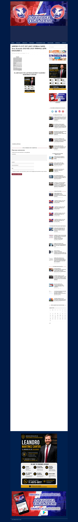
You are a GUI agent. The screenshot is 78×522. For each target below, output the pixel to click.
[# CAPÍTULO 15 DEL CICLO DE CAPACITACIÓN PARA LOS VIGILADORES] (51, 221)
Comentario (14, 154)
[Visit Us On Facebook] (56, 112)
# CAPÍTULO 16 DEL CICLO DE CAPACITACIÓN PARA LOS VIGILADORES (59, 214)
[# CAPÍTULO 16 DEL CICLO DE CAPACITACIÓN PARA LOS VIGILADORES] (51, 215)
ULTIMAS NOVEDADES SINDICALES (57, 154)
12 (60, 232)
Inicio (12, 42)
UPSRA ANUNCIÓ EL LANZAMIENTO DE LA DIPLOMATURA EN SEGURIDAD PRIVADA (60, 195)
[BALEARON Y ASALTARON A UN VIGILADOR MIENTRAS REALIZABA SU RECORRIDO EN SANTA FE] (51, 133)
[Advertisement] (39, 33)
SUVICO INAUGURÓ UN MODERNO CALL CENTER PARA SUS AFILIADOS (59, 164)
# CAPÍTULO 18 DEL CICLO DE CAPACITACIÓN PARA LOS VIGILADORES (59, 201)
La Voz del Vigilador (22, 53)
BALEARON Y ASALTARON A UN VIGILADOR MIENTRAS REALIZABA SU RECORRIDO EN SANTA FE (60, 133)
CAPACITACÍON (57, 191)
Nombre (13, 162)
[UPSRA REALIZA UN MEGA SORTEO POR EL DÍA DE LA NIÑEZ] (51, 158)
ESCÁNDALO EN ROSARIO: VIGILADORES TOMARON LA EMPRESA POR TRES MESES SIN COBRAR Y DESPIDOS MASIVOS (60, 126)
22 (62, 197)
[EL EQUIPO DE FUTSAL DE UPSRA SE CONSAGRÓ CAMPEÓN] (51, 171)
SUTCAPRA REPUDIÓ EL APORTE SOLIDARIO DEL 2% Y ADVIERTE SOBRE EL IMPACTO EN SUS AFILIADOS (60, 177)
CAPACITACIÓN (50, 42)
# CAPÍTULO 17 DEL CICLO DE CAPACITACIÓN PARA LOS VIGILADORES (59, 207)
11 (52, 315)
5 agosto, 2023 (15, 53)
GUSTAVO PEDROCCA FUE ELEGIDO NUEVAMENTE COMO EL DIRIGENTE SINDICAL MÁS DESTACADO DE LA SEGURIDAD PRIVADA (60, 277)
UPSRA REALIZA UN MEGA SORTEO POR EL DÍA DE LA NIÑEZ (59, 157)
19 (55, 316)
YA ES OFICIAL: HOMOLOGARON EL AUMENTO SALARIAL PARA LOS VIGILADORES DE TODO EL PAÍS (60, 252)
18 (60, 240)
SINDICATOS (24, 42)
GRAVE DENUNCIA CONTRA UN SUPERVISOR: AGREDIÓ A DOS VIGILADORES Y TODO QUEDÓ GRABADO (60, 119)
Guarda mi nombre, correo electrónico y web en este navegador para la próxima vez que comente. (30, 171)
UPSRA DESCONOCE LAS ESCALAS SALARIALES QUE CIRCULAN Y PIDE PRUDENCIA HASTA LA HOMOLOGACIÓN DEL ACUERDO (60, 260)
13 (60, 295)
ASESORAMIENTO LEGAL (40, 42)
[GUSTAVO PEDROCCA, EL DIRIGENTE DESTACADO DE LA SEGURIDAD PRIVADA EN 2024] (51, 300)
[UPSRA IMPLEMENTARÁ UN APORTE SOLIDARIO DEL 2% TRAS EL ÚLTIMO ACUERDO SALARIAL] (51, 230)
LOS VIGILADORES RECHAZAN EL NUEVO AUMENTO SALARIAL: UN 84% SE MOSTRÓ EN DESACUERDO (60, 293)
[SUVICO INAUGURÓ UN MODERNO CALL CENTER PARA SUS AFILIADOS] (51, 165)
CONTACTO (64, 42)
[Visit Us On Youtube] (63, 112)
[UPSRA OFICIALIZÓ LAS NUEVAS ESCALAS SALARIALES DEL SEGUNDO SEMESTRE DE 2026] (51, 245)
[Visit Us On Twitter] (52, 112)
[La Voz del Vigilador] (39, 25)
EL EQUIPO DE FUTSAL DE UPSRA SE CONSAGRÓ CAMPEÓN (59, 170)
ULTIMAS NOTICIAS (57, 115)
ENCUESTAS (57, 42)
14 (60, 315)
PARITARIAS (31, 42)
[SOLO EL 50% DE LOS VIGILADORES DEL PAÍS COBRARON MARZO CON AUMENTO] (51, 286)
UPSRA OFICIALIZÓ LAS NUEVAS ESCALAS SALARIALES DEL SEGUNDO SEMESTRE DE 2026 (60, 245)
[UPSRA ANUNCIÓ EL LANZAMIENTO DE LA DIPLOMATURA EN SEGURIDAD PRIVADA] (51, 195)
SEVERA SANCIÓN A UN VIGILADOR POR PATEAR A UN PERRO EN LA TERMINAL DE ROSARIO (60, 147)
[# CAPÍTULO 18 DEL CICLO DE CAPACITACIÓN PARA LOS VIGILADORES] (51, 202)
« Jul (49, 323)
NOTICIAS (18, 42)
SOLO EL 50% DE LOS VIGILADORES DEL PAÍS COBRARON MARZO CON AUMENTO (59, 285)
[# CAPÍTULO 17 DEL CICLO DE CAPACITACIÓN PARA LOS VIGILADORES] (51, 208)
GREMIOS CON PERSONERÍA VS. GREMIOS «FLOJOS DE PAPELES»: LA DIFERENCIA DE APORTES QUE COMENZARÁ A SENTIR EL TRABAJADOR (60, 184)
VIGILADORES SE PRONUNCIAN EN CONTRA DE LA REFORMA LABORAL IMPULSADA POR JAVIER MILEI (60, 270)
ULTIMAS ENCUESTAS (58, 266)
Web (12, 168)
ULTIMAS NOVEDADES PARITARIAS (58, 226)
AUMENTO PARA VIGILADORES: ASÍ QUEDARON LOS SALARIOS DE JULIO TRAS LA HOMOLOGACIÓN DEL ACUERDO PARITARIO (60, 237)
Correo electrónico (15, 165)
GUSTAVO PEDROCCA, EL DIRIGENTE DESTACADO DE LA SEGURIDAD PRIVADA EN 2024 (60, 299)
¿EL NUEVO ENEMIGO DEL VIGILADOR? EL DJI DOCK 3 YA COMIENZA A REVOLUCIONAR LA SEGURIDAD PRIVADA (60, 140)
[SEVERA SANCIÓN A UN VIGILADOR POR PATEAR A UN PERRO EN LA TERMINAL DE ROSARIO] (51, 148)
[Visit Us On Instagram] (59, 112)
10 (60, 187)
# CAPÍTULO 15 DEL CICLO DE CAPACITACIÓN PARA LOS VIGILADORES (59, 220)
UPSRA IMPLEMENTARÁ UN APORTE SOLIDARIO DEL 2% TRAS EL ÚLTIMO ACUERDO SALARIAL (59, 230)
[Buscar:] (57, 47)
